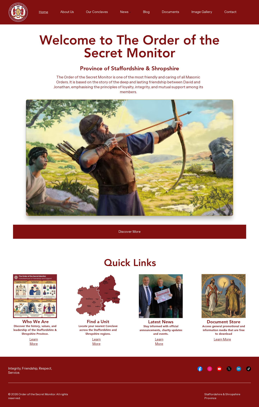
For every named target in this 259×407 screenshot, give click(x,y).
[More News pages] (130, 12)
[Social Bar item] (200, 368)
